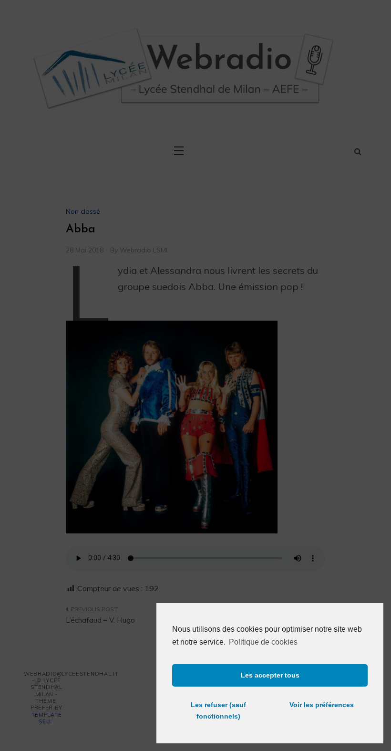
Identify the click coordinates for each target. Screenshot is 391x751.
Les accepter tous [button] (270, 675)
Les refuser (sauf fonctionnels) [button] (218, 710)
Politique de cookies (263, 642)
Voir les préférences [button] (321, 705)
